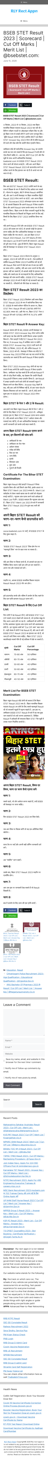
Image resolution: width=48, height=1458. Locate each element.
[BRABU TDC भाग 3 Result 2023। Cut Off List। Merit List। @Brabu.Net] (31, 927)
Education (11, 970)
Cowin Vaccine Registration (16, 1347)
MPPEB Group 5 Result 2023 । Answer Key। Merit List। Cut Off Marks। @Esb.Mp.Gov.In (21, 1213)
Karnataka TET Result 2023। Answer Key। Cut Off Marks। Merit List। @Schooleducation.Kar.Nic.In (23, 1173)
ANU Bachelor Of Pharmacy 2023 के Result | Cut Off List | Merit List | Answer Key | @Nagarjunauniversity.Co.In (22, 988)
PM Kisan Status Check (14, 1334)
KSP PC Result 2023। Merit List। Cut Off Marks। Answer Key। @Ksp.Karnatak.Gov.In (22, 1223)
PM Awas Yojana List (13, 1371)
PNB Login (8, 1339)
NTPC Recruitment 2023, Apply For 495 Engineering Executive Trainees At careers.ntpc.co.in (22, 1183)
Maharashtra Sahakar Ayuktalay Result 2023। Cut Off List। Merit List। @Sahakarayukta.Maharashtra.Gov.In (21, 1127)
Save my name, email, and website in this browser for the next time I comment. (25, 1060)
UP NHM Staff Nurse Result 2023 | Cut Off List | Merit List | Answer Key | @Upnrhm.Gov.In (23, 1203)
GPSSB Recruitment (12, 1355)
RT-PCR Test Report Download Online (21, 1424)
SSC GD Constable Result (15, 1322)
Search (6, 1100)
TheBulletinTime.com (17, 1377)
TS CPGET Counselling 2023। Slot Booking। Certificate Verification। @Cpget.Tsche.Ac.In (19, 1234)
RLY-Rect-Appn (10, 1442)
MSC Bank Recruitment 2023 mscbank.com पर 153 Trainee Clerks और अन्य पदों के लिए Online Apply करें (24, 1193)
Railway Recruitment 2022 (15, 1326)
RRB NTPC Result (11, 1318)
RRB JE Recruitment (12, 1351)
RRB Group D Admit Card (15, 1343)
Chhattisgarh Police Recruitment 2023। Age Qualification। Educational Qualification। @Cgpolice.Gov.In (23, 977)
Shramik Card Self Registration (17, 1367)
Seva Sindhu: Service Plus (15, 1330)
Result (20, 970)
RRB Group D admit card (14, 1363)
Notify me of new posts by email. (21, 1078)
